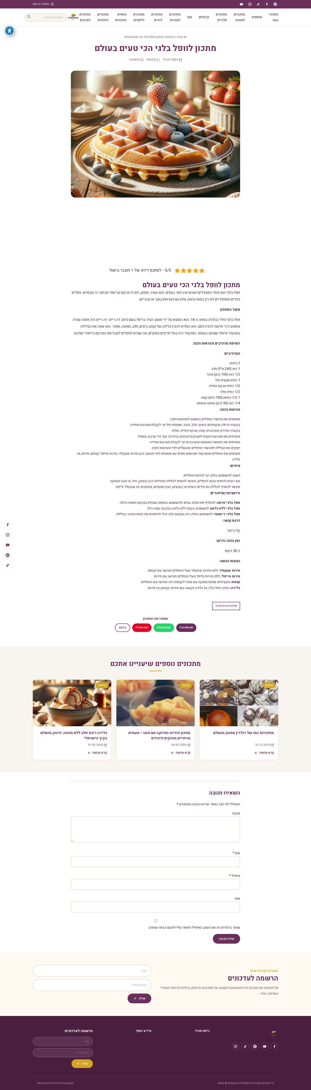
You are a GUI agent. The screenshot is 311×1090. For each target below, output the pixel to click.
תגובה (236, 813)
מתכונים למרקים (85, 17)
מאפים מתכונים (121, 17)
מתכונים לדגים (156, 17)
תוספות (257, 17)
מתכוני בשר (273, 17)
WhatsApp (164, 627)
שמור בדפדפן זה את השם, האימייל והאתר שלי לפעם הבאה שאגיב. (194, 927)
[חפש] (29, 17)
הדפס (122, 628)
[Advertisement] (155, 235)
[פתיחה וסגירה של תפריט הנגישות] (9, 31)
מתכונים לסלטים (103, 17)
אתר (237, 898)
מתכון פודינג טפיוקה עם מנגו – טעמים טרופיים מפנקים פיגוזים (159, 735)
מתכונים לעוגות (239, 17)
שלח (142, 998)
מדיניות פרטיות (56, 1083)
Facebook (186, 627)
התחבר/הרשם (41, 4)
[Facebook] (7, 524)
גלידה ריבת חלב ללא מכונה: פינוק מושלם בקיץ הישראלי (73, 735)
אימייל (234, 875)
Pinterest (142, 627)
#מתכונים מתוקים (226, 606)
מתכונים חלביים (221, 17)
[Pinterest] (7, 555)
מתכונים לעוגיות (174, 17)
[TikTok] (7, 565)
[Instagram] (7, 535)
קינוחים (204, 17)
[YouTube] (7, 545)
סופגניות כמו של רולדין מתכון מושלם (243, 733)
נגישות (41, 1083)
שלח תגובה (226, 938)
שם (236, 853)
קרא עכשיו (266, 752)
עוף (189, 17)
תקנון (70, 1083)
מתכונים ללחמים (138, 17)
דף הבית (182, 37)
